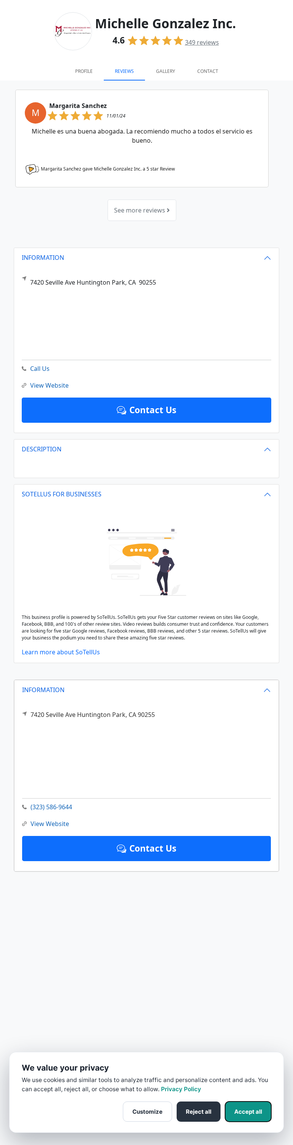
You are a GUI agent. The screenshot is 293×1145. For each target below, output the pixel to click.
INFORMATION (43, 690)
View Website (50, 824)
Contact (207, 71)
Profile (84, 71)
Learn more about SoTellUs (61, 652)
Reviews (124, 71)
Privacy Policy (181, 1089)
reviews (202, 42)
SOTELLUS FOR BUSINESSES (61, 494)
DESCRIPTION (41, 449)
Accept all (248, 1111)
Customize (147, 1111)
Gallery (165, 71)
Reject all (198, 1111)
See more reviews (140, 210)
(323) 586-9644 (51, 807)
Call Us (40, 368)
